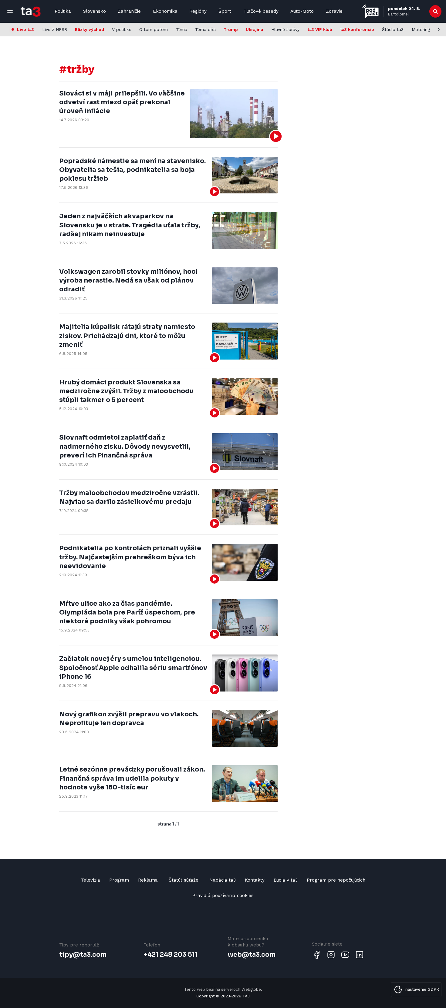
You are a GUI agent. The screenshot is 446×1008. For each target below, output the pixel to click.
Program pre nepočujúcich (336, 880)
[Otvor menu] (10, 11)
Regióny (198, 11)
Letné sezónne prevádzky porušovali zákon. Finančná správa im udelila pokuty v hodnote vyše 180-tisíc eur (132, 778)
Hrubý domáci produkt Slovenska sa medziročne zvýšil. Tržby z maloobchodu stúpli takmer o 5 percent (126, 391)
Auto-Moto (302, 11)
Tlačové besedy (261, 11)
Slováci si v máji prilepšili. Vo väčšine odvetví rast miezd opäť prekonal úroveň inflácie (122, 102)
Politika (63, 11)
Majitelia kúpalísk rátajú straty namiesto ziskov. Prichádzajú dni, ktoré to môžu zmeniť (127, 336)
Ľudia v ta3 (286, 880)
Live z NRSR (54, 29)
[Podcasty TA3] (370, 11)
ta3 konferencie (357, 29)
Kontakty (255, 880)
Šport (224, 11)
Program (119, 880)
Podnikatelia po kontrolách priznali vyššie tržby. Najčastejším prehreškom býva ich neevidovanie (130, 557)
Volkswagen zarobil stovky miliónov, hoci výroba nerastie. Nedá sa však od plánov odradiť (128, 280)
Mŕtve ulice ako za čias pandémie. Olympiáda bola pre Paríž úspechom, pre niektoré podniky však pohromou (127, 612)
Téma (181, 29)
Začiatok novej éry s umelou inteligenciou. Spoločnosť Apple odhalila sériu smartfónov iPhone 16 (133, 668)
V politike (121, 29)
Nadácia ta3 (222, 880)
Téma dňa (205, 29)
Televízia (90, 880)
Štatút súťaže (183, 880)
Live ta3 (25, 29)
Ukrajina (254, 29)
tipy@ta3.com (82, 955)
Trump (231, 29)
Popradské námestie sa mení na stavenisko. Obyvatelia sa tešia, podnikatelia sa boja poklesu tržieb (132, 170)
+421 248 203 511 (171, 955)
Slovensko (94, 11)
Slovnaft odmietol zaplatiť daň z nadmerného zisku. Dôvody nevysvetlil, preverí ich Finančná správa (125, 446)
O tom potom (153, 29)
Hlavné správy (285, 29)
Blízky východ (89, 29)
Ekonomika (165, 11)
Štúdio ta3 (393, 29)
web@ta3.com (251, 955)
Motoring (421, 29)
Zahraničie (129, 11)
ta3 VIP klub (319, 29)
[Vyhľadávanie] (435, 11)
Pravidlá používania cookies (223, 895)
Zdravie (334, 11)
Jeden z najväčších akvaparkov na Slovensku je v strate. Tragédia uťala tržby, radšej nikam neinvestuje (129, 225)
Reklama (148, 880)
